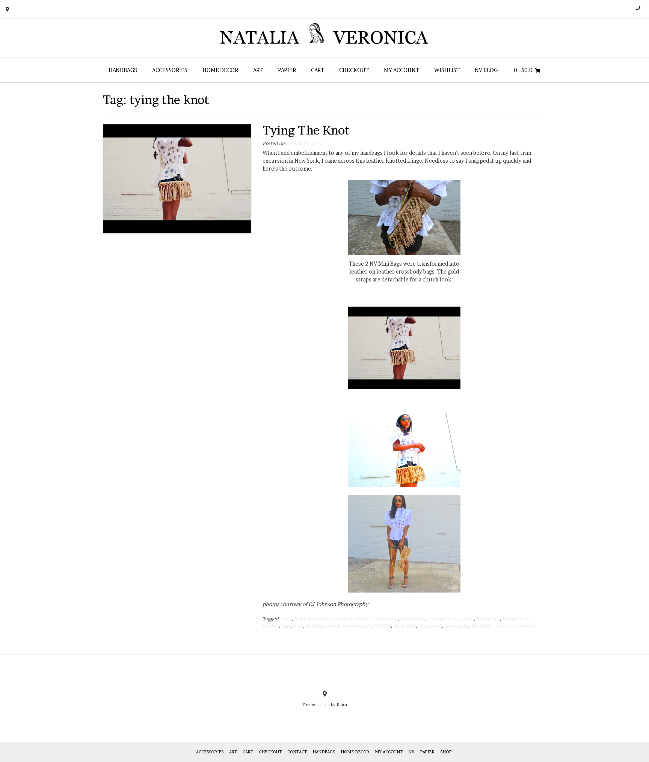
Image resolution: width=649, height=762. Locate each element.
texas (450, 626)
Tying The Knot (306, 130)
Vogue (323, 704)
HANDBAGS (123, 70)
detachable (412, 618)
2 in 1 (286, 618)
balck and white (311, 618)
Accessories (169, 70)
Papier (287, 70)
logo (286, 626)
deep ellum (385, 618)
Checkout (354, 70)
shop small (430, 626)
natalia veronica (344, 626)
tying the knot (474, 626)
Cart (317, 70)
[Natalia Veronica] (325, 38)
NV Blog (486, 70)
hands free (488, 618)
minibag (314, 626)
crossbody (343, 618)
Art (258, 70)
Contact (297, 751)
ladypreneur (516, 618)
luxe (298, 626)
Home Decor (220, 70)
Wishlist (447, 70)
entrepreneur (442, 618)
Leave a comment (515, 626)
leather (271, 626)
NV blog (382, 626)
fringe (467, 618)
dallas (363, 618)
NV (368, 626)
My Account (401, 70)
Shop (445, 751)
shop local (404, 626)
